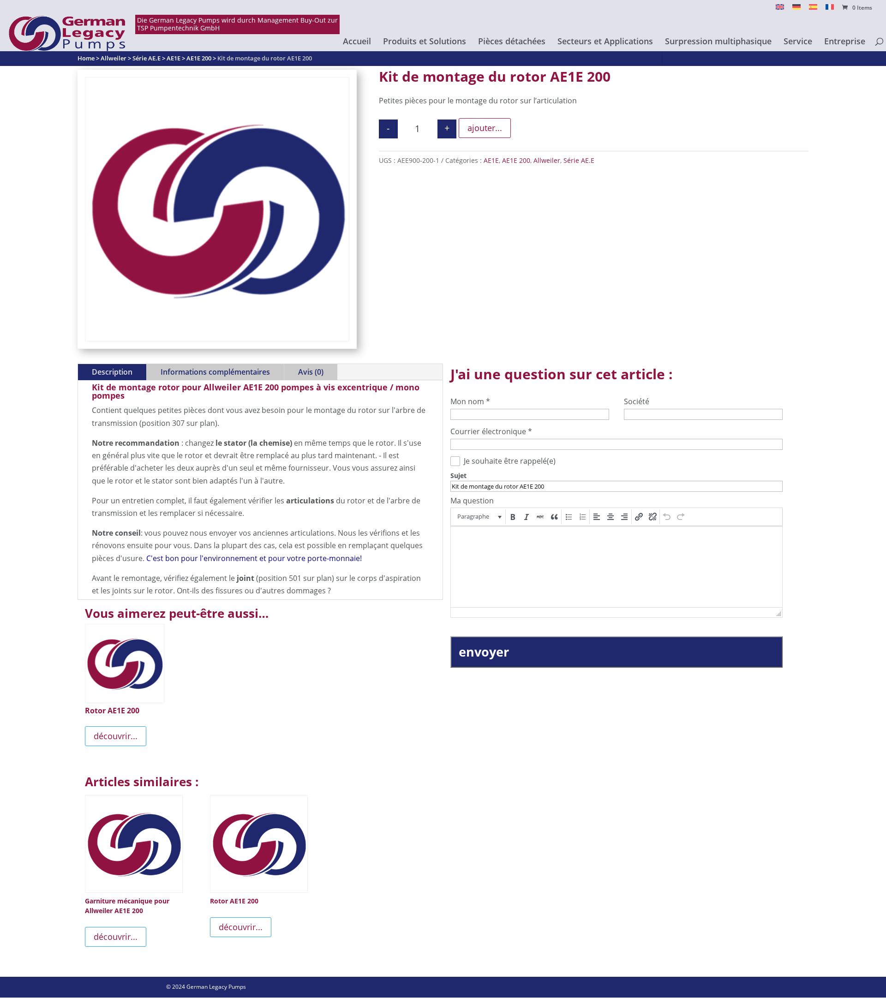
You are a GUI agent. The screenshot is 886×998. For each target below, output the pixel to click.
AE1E (491, 160)
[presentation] (478, 516)
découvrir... (116, 735)
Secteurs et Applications (605, 42)
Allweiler (546, 160)
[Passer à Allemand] (796, 9)
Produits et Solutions (424, 42)
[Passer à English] (780, 9)
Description (112, 372)
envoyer (484, 651)
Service (798, 42)
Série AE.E (578, 160)
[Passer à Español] (813, 9)
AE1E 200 (516, 160)
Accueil (357, 42)
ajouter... (484, 127)
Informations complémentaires (215, 372)
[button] (478, 516)
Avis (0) (310, 372)
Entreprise (844, 42)
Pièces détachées (511, 42)
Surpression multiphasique (718, 42)
